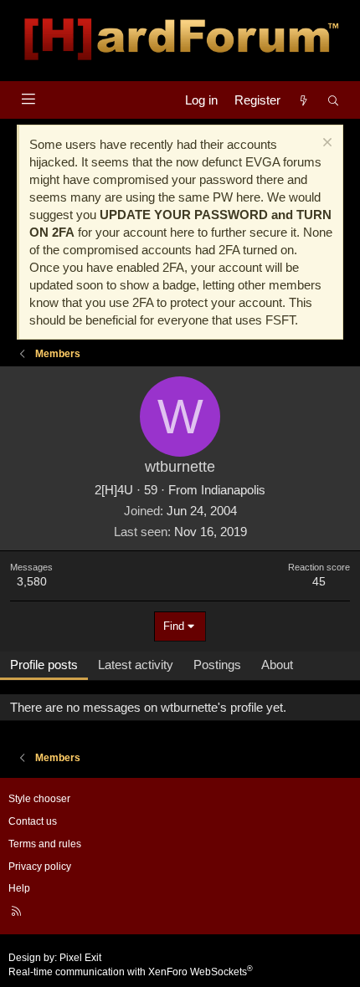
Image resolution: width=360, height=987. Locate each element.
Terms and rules (44, 844)
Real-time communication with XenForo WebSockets (130, 972)
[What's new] (303, 99)
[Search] (333, 99)
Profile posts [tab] (44, 664)
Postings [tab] (217, 664)
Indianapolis (233, 490)
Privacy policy (39, 866)
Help (19, 888)
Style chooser (39, 799)
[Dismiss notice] (325, 144)
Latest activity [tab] (135, 664)
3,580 (32, 581)
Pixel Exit (80, 958)
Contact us (32, 821)
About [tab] (277, 664)
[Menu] (28, 99)
